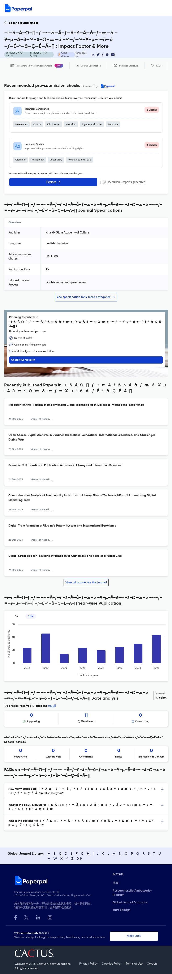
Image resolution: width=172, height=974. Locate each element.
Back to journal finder (23, 22)
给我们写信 (134, 936)
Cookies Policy (111, 963)
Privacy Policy (88, 963)
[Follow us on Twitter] (26, 917)
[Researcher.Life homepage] (63, 880)
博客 (116, 883)
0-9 (79, 858)
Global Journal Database (130, 902)
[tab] (86, 791)
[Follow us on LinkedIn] (38, 917)
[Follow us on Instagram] (50, 917)
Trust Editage (121, 910)
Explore (51, 182)
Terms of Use (134, 963)
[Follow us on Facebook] (15, 917)
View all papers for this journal (86, 582)
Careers (152, 963)
